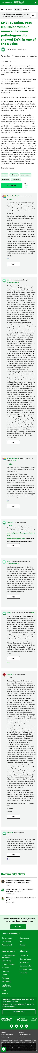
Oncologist (16, 179)
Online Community (10, 933)
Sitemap (23, 945)
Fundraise (5, 971)
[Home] (19, 2)
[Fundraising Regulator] (22, 1019)
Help (21, 941)
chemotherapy (25, 175)
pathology (5, 179)
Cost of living (6, 961)
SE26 (9, 49)
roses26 (9, 674)
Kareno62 (10, 522)
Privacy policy (5, 1037)
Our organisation (26, 966)
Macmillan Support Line (16, 538)
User (35, 3)
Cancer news (24, 938)
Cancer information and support (9, 956)
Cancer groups (7, 938)
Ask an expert (7, 945)
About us (5, 994)
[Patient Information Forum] (34, 1019)
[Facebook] (11, 1026)
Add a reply (11, 185)
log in (26, 186)
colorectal (14, 175)
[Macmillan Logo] (7, 1019)
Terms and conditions (7, 1034)
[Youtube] (21, 1026)
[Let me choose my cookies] (3, 1049)
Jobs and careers (26, 959)
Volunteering (6, 982)
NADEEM (10, 832)
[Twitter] (16, 1026)
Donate (18, 927)
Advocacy (5, 978)
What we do (24, 962)
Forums (17, 9)
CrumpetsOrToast (13, 196)
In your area (6, 968)
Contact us (24, 956)
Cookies (21, 1032)
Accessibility (22, 1037)
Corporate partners (26, 969)
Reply (13, 264)
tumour (4, 175)
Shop (4, 990)
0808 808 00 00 (19, 1012)
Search (10, 9)
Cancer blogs (6, 941)
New (33, 15)
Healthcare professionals (6, 986)
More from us (7, 951)
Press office (24, 973)
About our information (25, 1034)
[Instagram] (26, 1026)
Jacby (9, 612)
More (6, 2)
